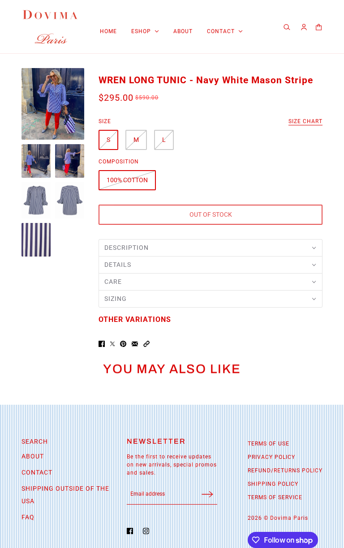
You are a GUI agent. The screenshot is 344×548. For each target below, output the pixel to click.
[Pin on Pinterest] (123, 344)
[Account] (304, 27)
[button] (210, 248)
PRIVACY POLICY (271, 457)
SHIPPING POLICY (273, 484)
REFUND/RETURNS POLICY (285, 470)
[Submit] (207, 494)
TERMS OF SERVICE (275, 497)
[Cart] (318, 27)
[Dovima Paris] (50, 27)
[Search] (288, 27)
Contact (37, 472)
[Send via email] (135, 344)
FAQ (28, 517)
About (33, 456)
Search (35, 441)
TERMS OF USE (268, 444)
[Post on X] (112, 344)
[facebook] (132, 531)
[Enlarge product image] (53, 104)
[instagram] (148, 531)
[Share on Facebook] (102, 344)
